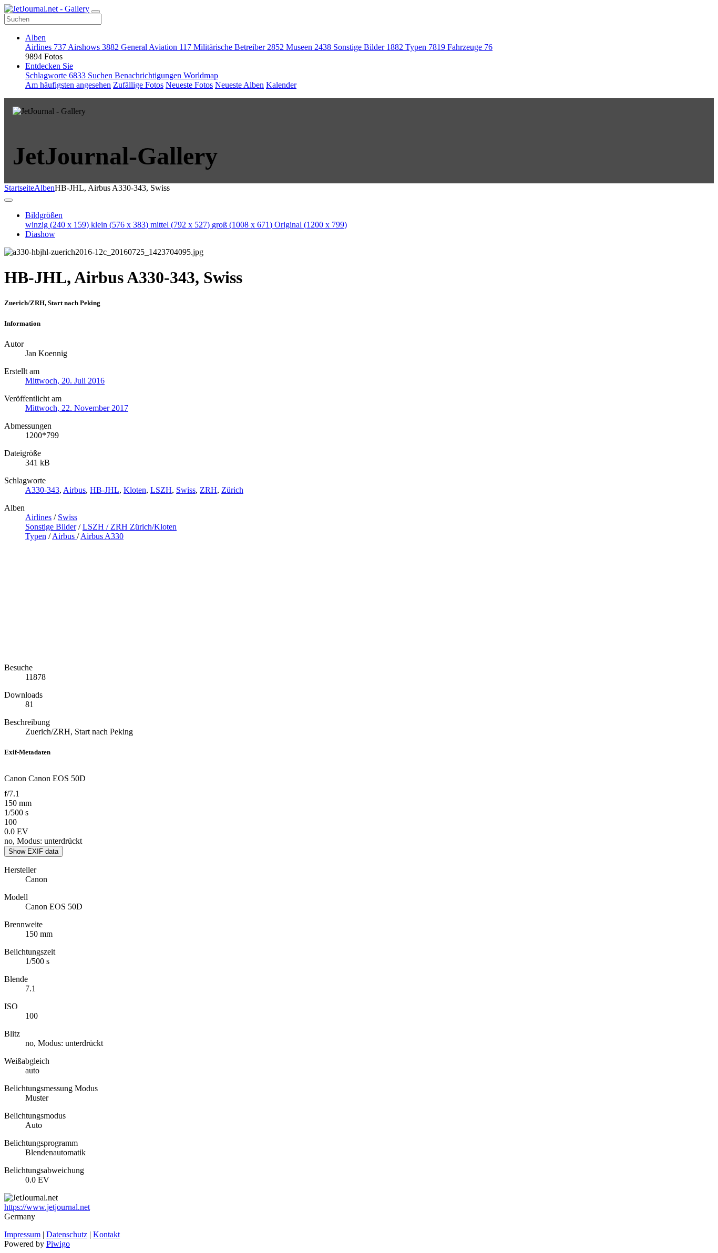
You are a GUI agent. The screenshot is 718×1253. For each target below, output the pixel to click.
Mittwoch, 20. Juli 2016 (65, 380)
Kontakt (106, 1234)
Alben (35, 37)
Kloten (135, 489)
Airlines (45, 47)
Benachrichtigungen (149, 75)
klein (119, 224)
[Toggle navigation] (95, 11)
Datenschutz (66, 1234)
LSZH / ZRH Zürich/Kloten (130, 526)
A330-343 (42, 489)
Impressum (22, 1234)
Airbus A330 (102, 536)
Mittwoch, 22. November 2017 (76, 407)
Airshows (93, 47)
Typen (425, 47)
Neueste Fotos (189, 84)
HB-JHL (104, 489)
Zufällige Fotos (138, 84)
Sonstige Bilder (368, 47)
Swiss (186, 489)
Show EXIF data (33, 851)
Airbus (74, 489)
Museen (308, 47)
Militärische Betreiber (238, 47)
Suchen (101, 75)
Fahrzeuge (470, 47)
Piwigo (58, 1243)
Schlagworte (55, 75)
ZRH (208, 489)
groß (242, 224)
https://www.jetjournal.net (47, 1207)
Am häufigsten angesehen (68, 84)
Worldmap (200, 75)
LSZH (161, 489)
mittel (180, 224)
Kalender (281, 84)
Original (310, 224)
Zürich (232, 489)
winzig (57, 224)
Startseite (19, 187)
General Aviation (156, 47)
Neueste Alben (239, 84)
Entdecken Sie (49, 65)
